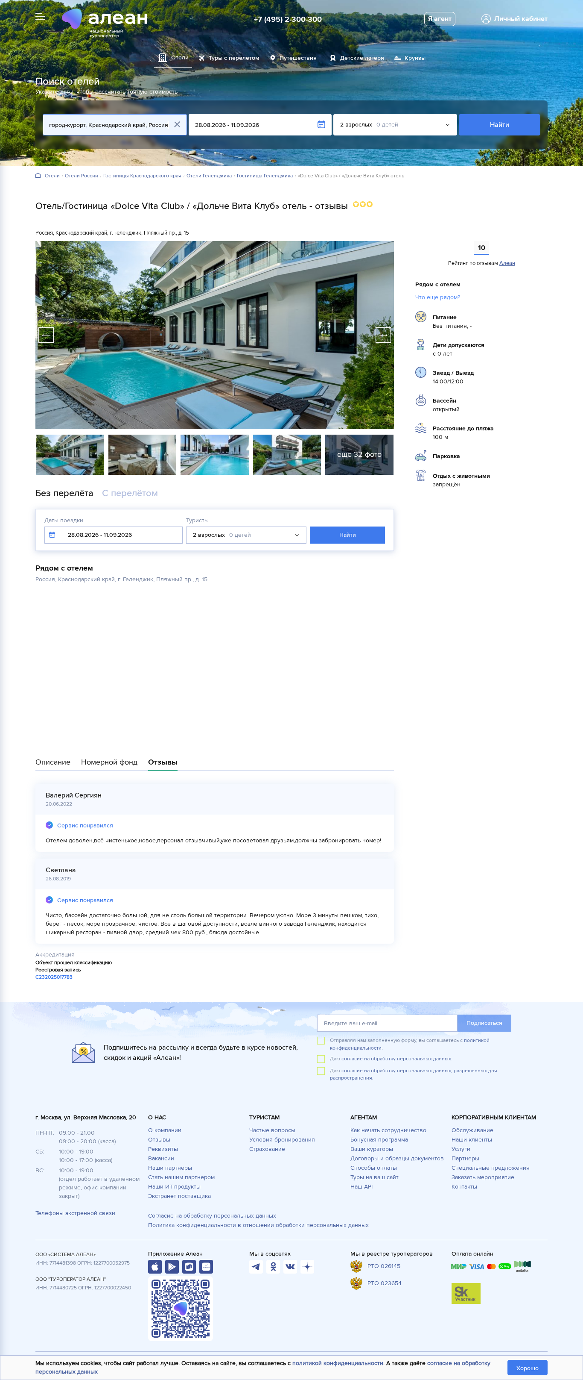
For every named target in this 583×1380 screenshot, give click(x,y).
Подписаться (484, 1023)
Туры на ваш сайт (374, 1177)
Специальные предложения (491, 1167)
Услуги (461, 1149)
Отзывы (159, 1139)
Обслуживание (472, 1130)
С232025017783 (54, 977)
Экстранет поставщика (179, 1196)
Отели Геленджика (209, 176)
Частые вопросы (272, 1130)
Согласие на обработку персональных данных (212, 1215)
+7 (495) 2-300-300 (288, 19)
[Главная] (38, 176)
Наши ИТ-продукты (174, 1186)
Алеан (507, 263)
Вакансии (161, 1158)
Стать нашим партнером (181, 1177)
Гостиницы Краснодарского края (142, 176)
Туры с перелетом (234, 58)
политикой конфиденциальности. (338, 1363)
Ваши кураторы (371, 1149)
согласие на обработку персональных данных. (396, 1059)
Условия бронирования (282, 1139)
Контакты (464, 1186)
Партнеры (465, 1158)
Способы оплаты (373, 1167)
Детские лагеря (362, 58)
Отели (52, 176)
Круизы (415, 58)
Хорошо (527, 1368)
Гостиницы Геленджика (265, 176)
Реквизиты (163, 1149)
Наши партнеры (170, 1167)
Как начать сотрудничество (388, 1130)
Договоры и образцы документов (397, 1158)
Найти (499, 125)
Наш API (361, 1186)
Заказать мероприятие (483, 1177)
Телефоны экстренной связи (75, 1213)
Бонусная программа (379, 1139)
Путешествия (298, 58)
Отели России (81, 176)
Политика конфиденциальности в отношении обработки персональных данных (258, 1225)
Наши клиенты (472, 1139)
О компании (164, 1130)
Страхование (267, 1149)
